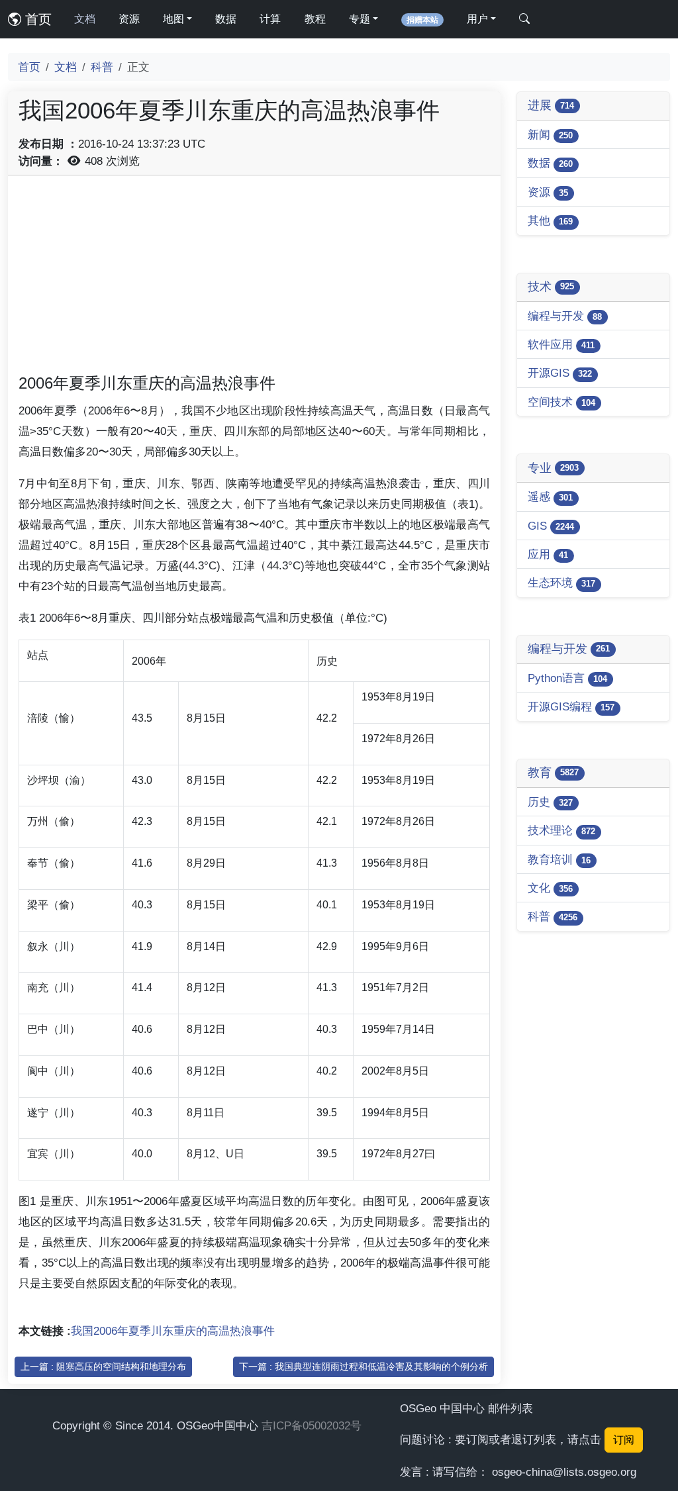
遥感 (550, 496)
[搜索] (524, 19)
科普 (102, 66)
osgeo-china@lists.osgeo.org (564, 1471)
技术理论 (561, 830)
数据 (225, 18)
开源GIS (560, 372)
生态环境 (561, 582)
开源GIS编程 (571, 706)
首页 (36, 19)
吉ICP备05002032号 (312, 1425)
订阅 (623, 1439)
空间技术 (561, 402)
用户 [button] (477, 18)
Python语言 (567, 678)
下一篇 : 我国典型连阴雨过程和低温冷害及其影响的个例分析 (363, 1366)
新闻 (550, 134)
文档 (84, 18)
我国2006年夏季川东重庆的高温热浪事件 (173, 1330)
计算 (270, 18)
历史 (550, 801)
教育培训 (559, 859)
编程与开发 (565, 315)
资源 (129, 18)
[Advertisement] (254, 278)
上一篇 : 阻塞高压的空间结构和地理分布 (103, 1366)
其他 (550, 220)
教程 (315, 18)
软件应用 (561, 344)
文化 (550, 887)
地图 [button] (173, 18)
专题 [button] (359, 18)
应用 (548, 554)
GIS (551, 525)
